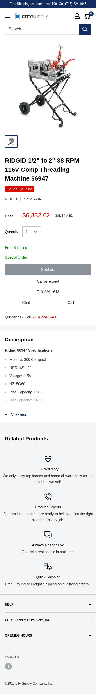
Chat (26, 303)
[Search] (85, 29)
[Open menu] (7, 16)
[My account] (77, 16)
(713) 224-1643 (44, 317)
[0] (87, 16)
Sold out (48, 269)
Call (71, 303)
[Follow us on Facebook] (8, 666)
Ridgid (11, 199)
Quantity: (12, 232)
